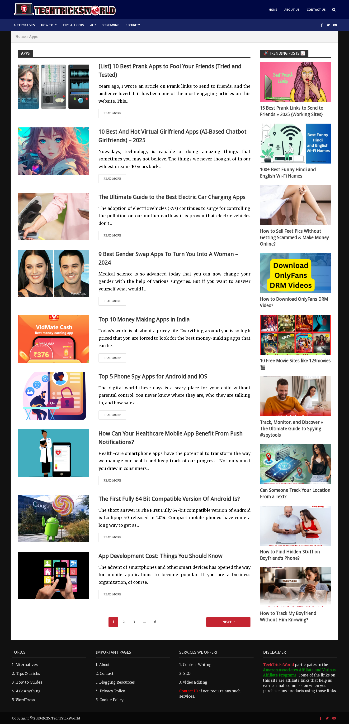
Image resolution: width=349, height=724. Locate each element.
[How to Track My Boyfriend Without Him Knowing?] (295, 587)
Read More (112, 113)
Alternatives (24, 25)
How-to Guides (28, 682)
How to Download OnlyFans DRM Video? (294, 302)
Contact (106, 673)
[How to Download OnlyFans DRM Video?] (295, 272)
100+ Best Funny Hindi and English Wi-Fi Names (288, 173)
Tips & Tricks (73, 25)
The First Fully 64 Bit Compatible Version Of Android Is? (169, 499)
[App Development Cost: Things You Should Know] (53, 575)
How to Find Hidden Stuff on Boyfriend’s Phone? (290, 555)
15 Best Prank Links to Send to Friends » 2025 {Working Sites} (291, 111)
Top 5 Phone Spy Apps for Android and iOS (153, 376)
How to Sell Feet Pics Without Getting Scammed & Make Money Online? (294, 237)
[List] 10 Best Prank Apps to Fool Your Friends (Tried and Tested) (170, 70)
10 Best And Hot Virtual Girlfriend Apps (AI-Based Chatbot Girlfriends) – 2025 (172, 136)
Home (273, 9)
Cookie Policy (111, 700)
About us (292, 9)
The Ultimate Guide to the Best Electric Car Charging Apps (172, 197)
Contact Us (316, 9)
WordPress (25, 700)
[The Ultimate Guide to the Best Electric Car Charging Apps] (53, 216)
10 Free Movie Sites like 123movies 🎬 (295, 364)
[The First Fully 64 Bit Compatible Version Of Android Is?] (53, 518)
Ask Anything (28, 691)
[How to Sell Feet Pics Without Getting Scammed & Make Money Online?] (295, 205)
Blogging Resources (117, 682)
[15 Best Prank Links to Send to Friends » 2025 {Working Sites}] (295, 81)
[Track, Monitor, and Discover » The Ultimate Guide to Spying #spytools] (295, 396)
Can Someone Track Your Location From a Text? (295, 493)
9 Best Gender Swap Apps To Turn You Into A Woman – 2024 (168, 258)
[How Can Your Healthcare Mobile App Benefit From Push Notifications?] (53, 452)
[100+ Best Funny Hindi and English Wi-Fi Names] (295, 143)
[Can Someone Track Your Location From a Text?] (295, 464)
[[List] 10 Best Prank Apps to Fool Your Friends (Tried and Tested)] (53, 85)
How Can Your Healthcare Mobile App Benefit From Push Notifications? (171, 437)
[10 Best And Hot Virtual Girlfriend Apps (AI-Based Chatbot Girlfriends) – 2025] (53, 150)
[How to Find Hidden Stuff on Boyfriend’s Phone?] (295, 525)
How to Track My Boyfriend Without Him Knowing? (288, 617)
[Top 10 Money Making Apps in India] (53, 338)
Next (227, 622)
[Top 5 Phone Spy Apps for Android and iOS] (53, 395)
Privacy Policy (112, 691)
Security (133, 25)
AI (91, 25)
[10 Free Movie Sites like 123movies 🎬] (295, 334)
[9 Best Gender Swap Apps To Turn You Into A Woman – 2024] (53, 273)
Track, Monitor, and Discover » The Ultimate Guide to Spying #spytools (291, 429)
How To (47, 25)
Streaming (110, 25)
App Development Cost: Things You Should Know (160, 556)
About (104, 664)
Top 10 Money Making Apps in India (144, 319)
